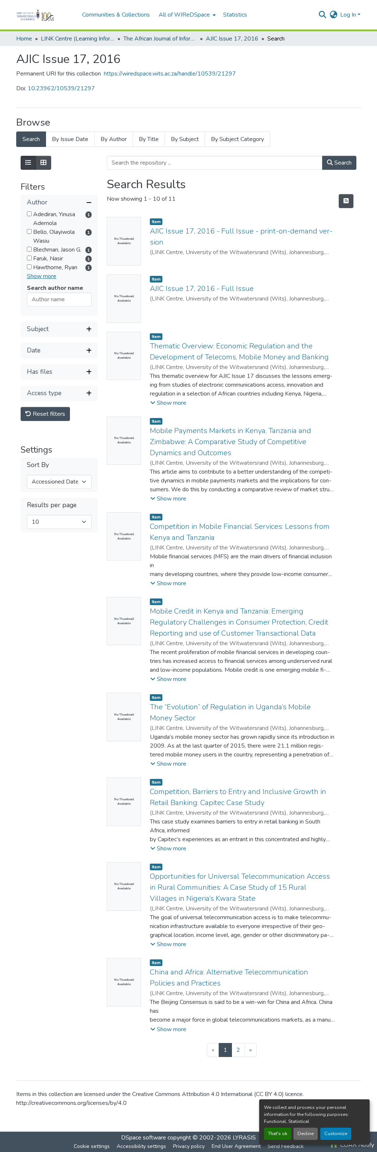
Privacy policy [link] (189, 1146)
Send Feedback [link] (286, 1146)
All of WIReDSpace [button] (184, 15)
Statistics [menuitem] (235, 15)
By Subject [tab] (185, 139)
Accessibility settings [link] (141, 1146)
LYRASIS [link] (244, 1138)
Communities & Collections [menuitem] (116, 15)
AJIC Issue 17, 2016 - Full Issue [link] (202, 289)
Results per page (52, 505)
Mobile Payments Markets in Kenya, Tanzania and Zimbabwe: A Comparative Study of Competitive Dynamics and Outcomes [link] (230, 442)
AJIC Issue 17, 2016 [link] (232, 39)
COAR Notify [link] (356, 1145)
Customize (335, 1133)
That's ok (277, 1133)
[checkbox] (29, 213)
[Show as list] (28, 163)
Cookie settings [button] (92, 1146)
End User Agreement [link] (236, 1146)
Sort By (38, 465)
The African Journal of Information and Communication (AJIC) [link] (160, 39)
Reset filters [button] (48, 414)
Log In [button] (348, 15)
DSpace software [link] (143, 1138)
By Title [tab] (149, 139)
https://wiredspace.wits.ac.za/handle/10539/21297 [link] (170, 74)
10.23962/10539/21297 (61, 88)
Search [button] (342, 163)
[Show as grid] (43, 163)
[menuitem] (186, 14)
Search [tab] (31, 139)
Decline (305, 1133)
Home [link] (24, 39)
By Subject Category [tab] (237, 139)
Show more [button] (41, 276)
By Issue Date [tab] (70, 139)
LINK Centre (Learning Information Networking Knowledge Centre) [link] (77, 39)
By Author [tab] (114, 139)
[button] (45, 14)
